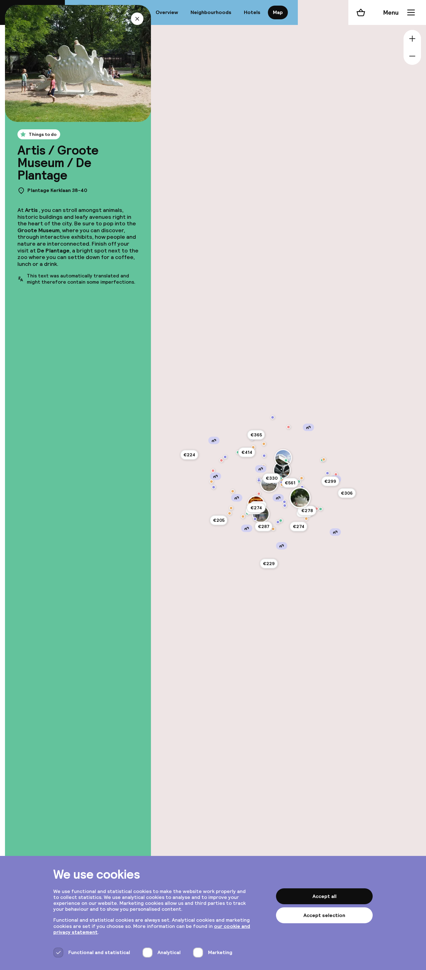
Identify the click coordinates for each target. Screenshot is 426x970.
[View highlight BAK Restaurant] (264, 444)
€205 (219, 520)
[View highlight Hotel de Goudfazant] (324, 459)
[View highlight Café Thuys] (233, 491)
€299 (330, 481)
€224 (189, 455)
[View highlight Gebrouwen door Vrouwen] (231, 508)
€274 (256, 508)
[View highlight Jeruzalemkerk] (213, 487)
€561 (290, 483)
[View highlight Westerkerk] (259, 480)
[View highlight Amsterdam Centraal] (282, 470)
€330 (272, 478)
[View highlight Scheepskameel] (301, 478)
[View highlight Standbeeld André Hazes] (278, 522)
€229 (269, 563)
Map (278, 12)
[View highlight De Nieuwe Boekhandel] (213, 471)
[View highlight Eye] (283, 458)
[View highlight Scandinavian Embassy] (273, 529)
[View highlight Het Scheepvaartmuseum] (302, 487)
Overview (167, 12)
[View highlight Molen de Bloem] (225, 457)
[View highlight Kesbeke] (221, 460)
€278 (307, 510)
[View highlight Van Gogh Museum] (255, 519)
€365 (256, 435)
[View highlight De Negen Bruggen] (327, 473)
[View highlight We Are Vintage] (316, 509)
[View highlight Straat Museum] (272, 417)
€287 (263, 526)
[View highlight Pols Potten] (336, 474)
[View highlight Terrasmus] (211, 481)
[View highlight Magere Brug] (285, 505)
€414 (246, 452)
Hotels (252, 12)
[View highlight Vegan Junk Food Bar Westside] (229, 513)
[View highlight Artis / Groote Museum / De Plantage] (299, 497)
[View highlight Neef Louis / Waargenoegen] (288, 427)
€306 (347, 493)
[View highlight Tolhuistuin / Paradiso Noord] (286, 460)
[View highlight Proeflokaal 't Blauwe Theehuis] (243, 516)
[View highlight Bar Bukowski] (306, 519)
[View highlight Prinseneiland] (264, 456)
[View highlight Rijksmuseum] (260, 514)
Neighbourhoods (211, 12)
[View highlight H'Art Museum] (284, 502)
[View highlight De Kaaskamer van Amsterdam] (259, 494)
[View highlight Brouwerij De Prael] (281, 478)
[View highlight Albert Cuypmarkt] (281, 520)
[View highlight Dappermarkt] (320, 509)
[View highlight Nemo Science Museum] (299, 481)
